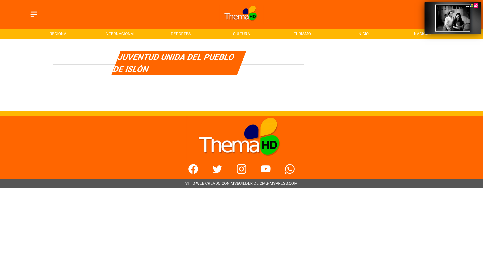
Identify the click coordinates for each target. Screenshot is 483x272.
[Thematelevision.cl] (34, 17)
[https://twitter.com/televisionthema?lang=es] (217, 172)
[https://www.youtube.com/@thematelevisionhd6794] (265, 172)
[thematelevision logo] (241, 22)
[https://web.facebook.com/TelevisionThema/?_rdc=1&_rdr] (193, 172)
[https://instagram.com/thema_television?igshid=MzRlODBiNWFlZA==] (241, 172)
